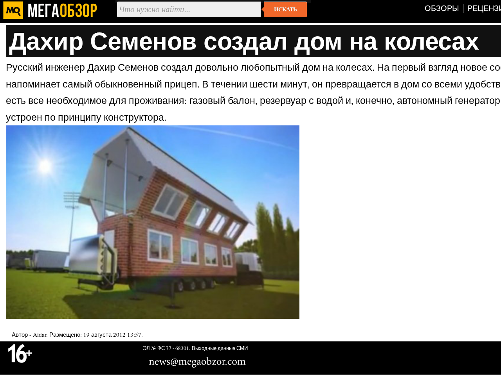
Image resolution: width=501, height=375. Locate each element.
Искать (285, 9)
